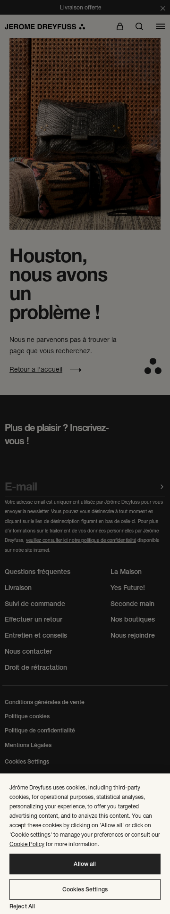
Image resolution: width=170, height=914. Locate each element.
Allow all (85, 864)
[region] (85, 843)
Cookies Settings (85, 889)
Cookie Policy (26, 844)
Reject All (22, 906)
